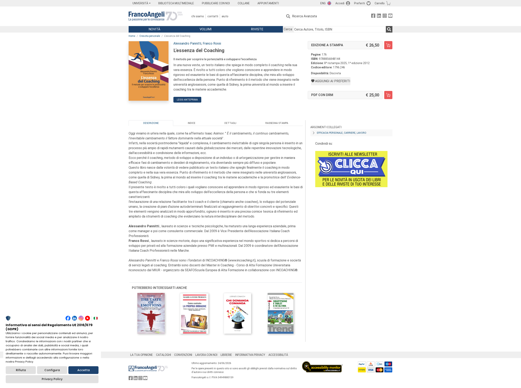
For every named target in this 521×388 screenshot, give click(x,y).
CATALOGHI (163, 354)
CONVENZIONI (183, 354)
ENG (323, 3)
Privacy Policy (52, 379)
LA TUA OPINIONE (141, 354)
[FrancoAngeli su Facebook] (373, 16)
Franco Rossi (212, 43)
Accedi (339, 3)
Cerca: (288, 29)
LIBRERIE (226, 354)
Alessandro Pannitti (187, 43)
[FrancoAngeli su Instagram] (385, 16)
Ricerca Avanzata (304, 16)
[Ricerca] (389, 29)
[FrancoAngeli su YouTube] (390, 16)
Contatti (212, 16)
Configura (52, 370)
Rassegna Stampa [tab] (276, 123)
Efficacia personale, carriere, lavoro (341, 132)
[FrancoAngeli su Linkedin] (379, 16)
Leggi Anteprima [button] (187, 99)
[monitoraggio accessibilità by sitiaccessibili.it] (322, 364)
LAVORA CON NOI (206, 354)
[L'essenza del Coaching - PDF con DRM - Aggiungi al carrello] (388, 95)
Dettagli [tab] (230, 123)
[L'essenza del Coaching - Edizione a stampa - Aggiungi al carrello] (388, 45)
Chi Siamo (197, 16)
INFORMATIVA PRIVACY (250, 354)
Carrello (380, 3)
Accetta (83, 370)
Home (132, 36)
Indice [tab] (191, 123)
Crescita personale (149, 36)
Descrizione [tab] (151, 123)
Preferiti (359, 3)
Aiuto (225, 16)
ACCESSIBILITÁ (278, 354)
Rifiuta (21, 370)
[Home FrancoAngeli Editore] (156, 16)
